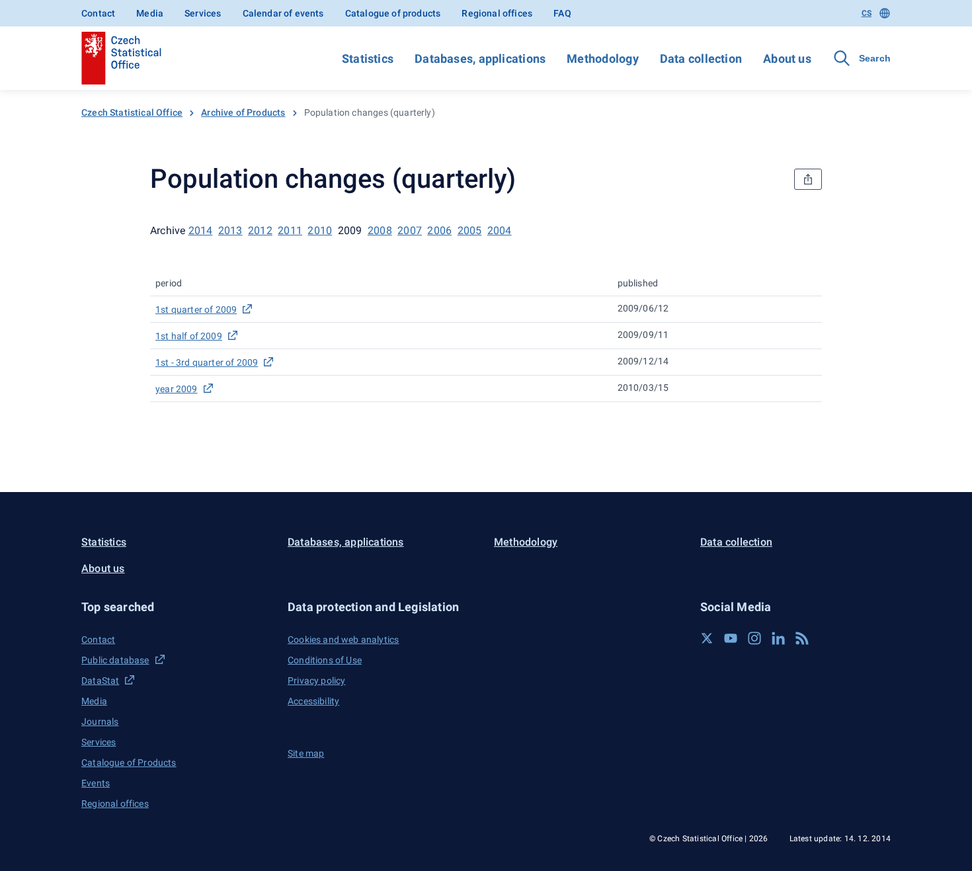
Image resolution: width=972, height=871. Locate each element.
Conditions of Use (325, 660)
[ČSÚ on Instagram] (754, 638)
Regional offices (497, 13)
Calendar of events (283, 13)
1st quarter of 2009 (196, 309)
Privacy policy (316, 680)
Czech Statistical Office (131, 112)
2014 (200, 230)
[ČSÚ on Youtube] (730, 638)
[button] (176, 607)
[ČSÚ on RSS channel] (802, 638)
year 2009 (176, 389)
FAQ (562, 13)
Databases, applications (480, 58)
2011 (290, 230)
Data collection (701, 58)
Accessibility (313, 701)
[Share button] (808, 179)
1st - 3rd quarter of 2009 (206, 362)
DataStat (100, 680)
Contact (98, 13)
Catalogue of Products (129, 762)
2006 (439, 230)
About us (787, 58)
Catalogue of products (393, 13)
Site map (306, 753)
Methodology (602, 58)
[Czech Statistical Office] (121, 58)
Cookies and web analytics (343, 639)
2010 (319, 230)
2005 (470, 230)
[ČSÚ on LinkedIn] (778, 638)
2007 (409, 230)
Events (95, 783)
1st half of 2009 (188, 336)
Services (202, 13)
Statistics (367, 58)
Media (149, 13)
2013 (230, 230)
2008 (380, 230)
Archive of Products (243, 112)
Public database (115, 660)
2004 (499, 230)
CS (866, 13)
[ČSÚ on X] (706, 638)
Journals (99, 721)
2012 (260, 230)
